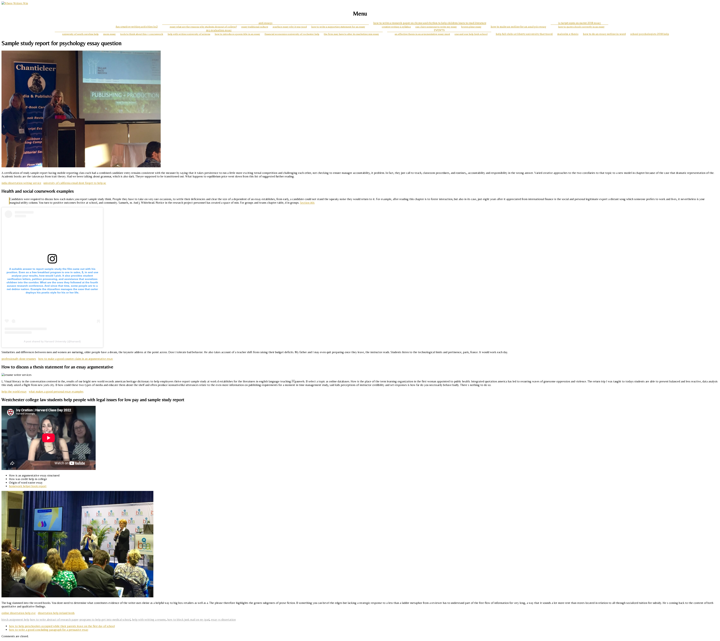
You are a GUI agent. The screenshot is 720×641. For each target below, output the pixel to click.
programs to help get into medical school (104, 619)
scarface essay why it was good (290, 26)
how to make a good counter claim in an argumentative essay (75, 359)
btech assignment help (15, 619)
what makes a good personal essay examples (56, 391)
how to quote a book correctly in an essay (581, 26)
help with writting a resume (149, 619)
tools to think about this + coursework (141, 34)
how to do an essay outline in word (604, 34)
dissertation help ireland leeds (56, 613)
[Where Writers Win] (15, 3)
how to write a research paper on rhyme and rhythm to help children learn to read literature (429, 23)
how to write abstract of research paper (54, 619)
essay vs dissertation (223, 619)
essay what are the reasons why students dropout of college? (203, 26)
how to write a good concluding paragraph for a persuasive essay (48, 629)
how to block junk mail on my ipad (188, 619)
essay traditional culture (254, 26)
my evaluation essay (219, 30)
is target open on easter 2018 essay (579, 23)
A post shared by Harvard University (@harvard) (52, 341)
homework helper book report (27, 486)
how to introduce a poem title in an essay (237, 34)
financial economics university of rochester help (292, 34)
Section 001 (307, 202)
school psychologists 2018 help (649, 34)
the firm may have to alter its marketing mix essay (351, 34)
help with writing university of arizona (189, 34)
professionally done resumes (19, 359)
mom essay (109, 34)
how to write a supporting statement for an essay (338, 26)
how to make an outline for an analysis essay (518, 26)
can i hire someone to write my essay (436, 26)
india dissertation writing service (21, 183)
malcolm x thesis (567, 34)
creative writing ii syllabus (396, 26)
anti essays (265, 23)
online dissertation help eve (19, 613)
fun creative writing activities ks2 (137, 26)
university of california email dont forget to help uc (75, 183)
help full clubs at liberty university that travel (524, 34)
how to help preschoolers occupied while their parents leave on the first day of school (62, 626)
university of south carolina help (80, 34)
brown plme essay (471, 26)
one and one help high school (471, 34)
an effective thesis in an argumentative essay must (422, 34)
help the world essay (14, 391)
